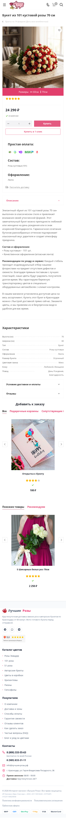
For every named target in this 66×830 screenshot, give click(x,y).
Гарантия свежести (14, 718)
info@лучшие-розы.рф (17, 765)
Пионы (8, 685)
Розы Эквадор (11, 655)
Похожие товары (13, 507)
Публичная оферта (10, 805)
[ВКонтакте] (19, 629)
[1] (7, 99)
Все (4, 411)
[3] (13, 99)
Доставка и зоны (13, 708)
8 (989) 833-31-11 (16, 760)
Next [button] (61, 444)
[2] (10, 99)
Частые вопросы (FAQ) (16, 733)
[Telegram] (5, 629)
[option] (33, 456)
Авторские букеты (13, 670)
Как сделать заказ (13, 728)
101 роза (9, 660)
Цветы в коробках (13, 675)
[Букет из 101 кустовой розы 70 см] (33, 57)
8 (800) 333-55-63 (16, 752)
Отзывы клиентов (13, 723)
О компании (10, 704)
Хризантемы (11, 680)
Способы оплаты (13, 713)
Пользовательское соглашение (48, 800)
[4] (15, 99)
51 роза (8, 665)
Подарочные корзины (24, 411)
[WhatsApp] (12, 629)
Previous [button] (4, 444)
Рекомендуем (36, 507)
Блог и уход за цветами (16, 737)
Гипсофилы (10, 689)
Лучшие (19, 611)
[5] (18, 99)
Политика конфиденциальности (17, 800)
